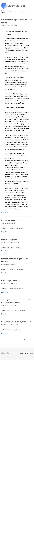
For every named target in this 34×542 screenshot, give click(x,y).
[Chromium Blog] (16, 8)
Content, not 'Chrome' (9, 240)
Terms (31, 353)
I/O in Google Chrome (9, 281)
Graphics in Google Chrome (11, 220)
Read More (4, 212)
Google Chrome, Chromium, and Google (16, 322)
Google (21, 353)
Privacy (26, 353)
